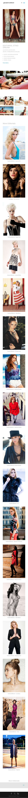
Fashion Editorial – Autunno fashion (14, 427)
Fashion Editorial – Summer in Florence (14, 541)
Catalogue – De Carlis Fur (14, 199)
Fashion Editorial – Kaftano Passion (14, 389)
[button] (6, 100)
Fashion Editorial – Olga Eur (14, 769)
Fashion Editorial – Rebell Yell (14, 237)
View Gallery (6, 62)
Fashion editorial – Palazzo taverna (14, 579)
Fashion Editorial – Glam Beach (14, 617)
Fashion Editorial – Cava (14, 731)
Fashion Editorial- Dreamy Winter (14, 465)
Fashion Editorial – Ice (14, 503)
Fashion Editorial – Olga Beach (14, 313)
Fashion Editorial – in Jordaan (14, 693)
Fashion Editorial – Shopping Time (14, 655)
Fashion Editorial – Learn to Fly (14, 161)
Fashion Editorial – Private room (14, 351)
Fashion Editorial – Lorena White (14, 275)
